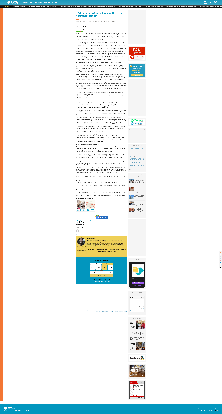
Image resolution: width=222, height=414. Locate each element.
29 (143, 308)
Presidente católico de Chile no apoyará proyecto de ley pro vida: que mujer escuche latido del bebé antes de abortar (137, 167)
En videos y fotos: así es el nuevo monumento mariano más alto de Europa (139, 196)
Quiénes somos (179, 408)
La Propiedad (188, 408)
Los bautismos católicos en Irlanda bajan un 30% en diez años (113, 6)
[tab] (133, 382)
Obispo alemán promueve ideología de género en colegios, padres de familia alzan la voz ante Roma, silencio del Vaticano (139, 210)
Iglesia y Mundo (38, 2)
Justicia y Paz (95, 24)
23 (130, 308)
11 (134, 304)
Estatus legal (204, 408)
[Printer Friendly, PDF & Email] (79, 31)
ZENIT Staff (88, 24)
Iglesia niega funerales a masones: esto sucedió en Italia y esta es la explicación (139, 203)
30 (130, 310)
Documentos (47, 2)
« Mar (130, 313)
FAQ (184, 408)
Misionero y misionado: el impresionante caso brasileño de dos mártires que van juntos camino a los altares (158, 6)
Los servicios (194, 408)
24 (132, 308)
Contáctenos (215, 408)
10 (132, 304)
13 (139, 304)
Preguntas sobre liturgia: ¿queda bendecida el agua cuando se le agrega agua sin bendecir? (139, 189)
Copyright (210, 408)
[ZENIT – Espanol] (14, 2)
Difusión (199, 408)
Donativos (55, 2)
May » (133, 313)
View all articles (79, 234)
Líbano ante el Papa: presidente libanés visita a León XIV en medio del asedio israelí (136, 155)
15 (143, 304)
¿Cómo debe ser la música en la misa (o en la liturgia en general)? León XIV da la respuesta (73, 6)
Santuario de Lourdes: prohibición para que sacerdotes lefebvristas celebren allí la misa (137, 159)
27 (139, 308)
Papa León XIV (25, 2)
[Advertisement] (101, 299)
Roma (31, 2)
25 (134, 308)
